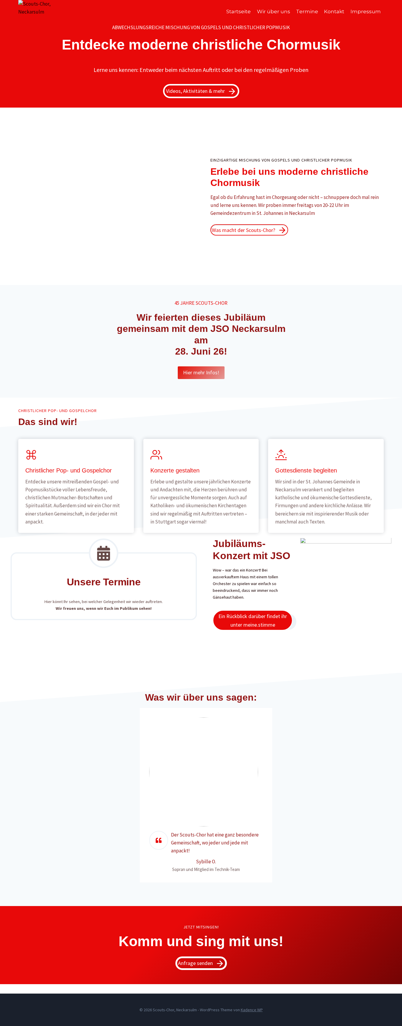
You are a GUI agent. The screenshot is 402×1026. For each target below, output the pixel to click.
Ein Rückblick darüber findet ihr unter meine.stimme (252, 620)
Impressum (365, 11)
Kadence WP (252, 1009)
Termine (307, 11)
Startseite (238, 11)
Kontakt (334, 11)
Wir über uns (273, 11)
